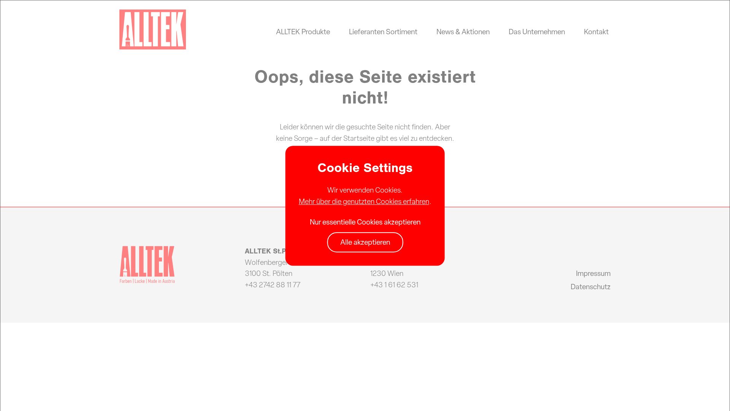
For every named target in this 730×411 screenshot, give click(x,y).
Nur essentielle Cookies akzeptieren (365, 222)
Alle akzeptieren (365, 242)
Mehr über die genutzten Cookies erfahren (364, 201)
